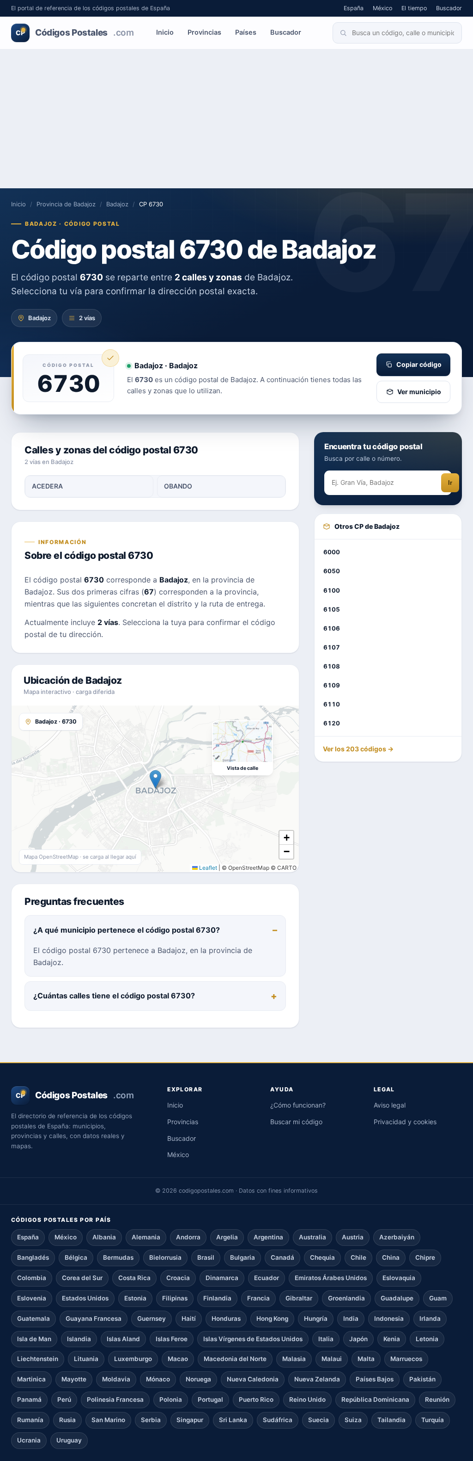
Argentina (268, 1237)
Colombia (31, 1277)
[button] (155, 779)
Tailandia (391, 1420)
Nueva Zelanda (317, 1379)
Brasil (205, 1257)
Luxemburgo (133, 1358)
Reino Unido (307, 1399)
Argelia (227, 1237)
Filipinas (175, 1298)
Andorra (188, 1237)
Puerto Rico (256, 1399)
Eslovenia (31, 1298)
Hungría (315, 1318)
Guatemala (33, 1318)
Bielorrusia (165, 1257)
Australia (312, 1237)
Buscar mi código (296, 1122)
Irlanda (430, 1318)
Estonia (135, 1298)
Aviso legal (390, 1105)
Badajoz (117, 204)
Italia (326, 1339)
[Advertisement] (236, 119)
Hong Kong (272, 1318)
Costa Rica (134, 1277)
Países (245, 32)
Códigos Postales (74, 32)
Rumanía (30, 1420)
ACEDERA (47, 486)
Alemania (146, 1237)
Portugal (210, 1399)
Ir (450, 482)
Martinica (31, 1379)
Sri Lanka (233, 1420)
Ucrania (29, 1440)
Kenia (391, 1339)
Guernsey (151, 1318)
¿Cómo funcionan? (298, 1105)
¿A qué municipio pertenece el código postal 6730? (126, 930)
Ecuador (266, 1277)
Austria (353, 1237)
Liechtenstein (37, 1358)
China (391, 1257)
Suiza (353, 1420)
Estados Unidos (85, 1298)
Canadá (282, 1257)
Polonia (170, 1399)
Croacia (178, 1277)
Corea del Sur (82, 1277)
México (382, 8)
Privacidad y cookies (405, 1122)
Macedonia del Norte (235, 1358)
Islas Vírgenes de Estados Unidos (253, 1339)
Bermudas (118, 1257)
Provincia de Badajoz (66, 204)
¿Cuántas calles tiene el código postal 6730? (114, 995)
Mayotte (73, 1379)
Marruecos (406, 1358)
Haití (189, 1318)
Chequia (322, 1257)
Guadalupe (397, 1298)
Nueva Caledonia (253, 1379)
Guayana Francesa (93, 1318)
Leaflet (207, 867)
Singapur (189, 1420)
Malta (366, 1358)
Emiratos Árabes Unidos (331, 1277)
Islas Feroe (172, 1339)
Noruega (198, 1379)
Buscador (449, 8)
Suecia (318, 1420)
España (354, 8)
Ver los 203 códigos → (358, 749)
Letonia (427, 1339)
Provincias (204, 32)
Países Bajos (375, 1379)
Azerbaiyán (396, 1237)
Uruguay (69, 1440)
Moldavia (116, 1379)
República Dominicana (375, 1399)
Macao (178, 1358)
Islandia (79, 1339)
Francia (258, 1298)
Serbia (151, 1420)
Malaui (331, 1358)
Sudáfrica (277, 1420)
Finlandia (217, 1298)
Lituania (86, 1358)
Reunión (437, 1399)
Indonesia (389, 1318)
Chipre (425, 1257)
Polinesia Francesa (115, 1399)
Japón (358, 1339)
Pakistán (422, 1379)
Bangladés (33, 1257)
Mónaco (158, 1379)
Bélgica (76, 1257)
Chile (358, 1257)
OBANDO (178, 486)
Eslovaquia (398, 1277)
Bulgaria (242, 1257)
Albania (104, 1237)
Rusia (67, 1420)
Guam (438, 1298)
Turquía (432, 1420)
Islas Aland (123, 1339)
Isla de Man (34, 1339)
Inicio (165, 32)
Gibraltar (298, 1298)
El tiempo (414, 8)
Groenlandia (346, 1298)
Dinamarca (222, 1277)
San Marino (108, 1420)
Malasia (294, 1358)
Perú (64, 1399)
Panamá (29, 1399)
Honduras (226, 1318)
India (350, 1318)
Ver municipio (419, 392)
